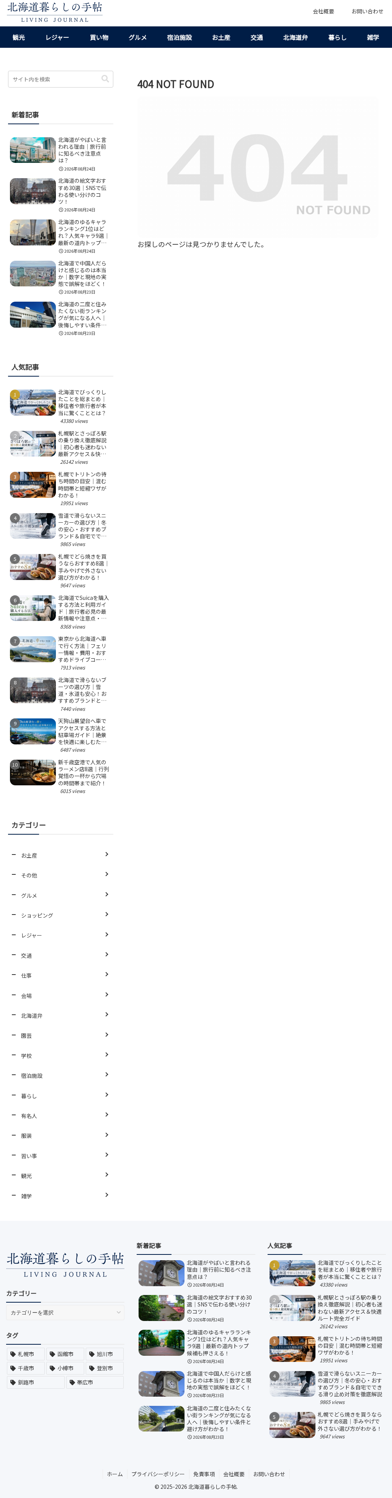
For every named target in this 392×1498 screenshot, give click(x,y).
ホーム (115, 1474)
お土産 (221, 37)
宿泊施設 (179, 37)
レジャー (57, 37)
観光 (19, 37)
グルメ (138, 37)
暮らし (337, 37)
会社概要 (234, 1474)
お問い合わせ (269, 1474)
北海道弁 (295, 37)
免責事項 (204, 1474)
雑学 (373, 37)
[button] (105, 79)
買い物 (99, 37)
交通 (257, 37)
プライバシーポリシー (158, 1474)
